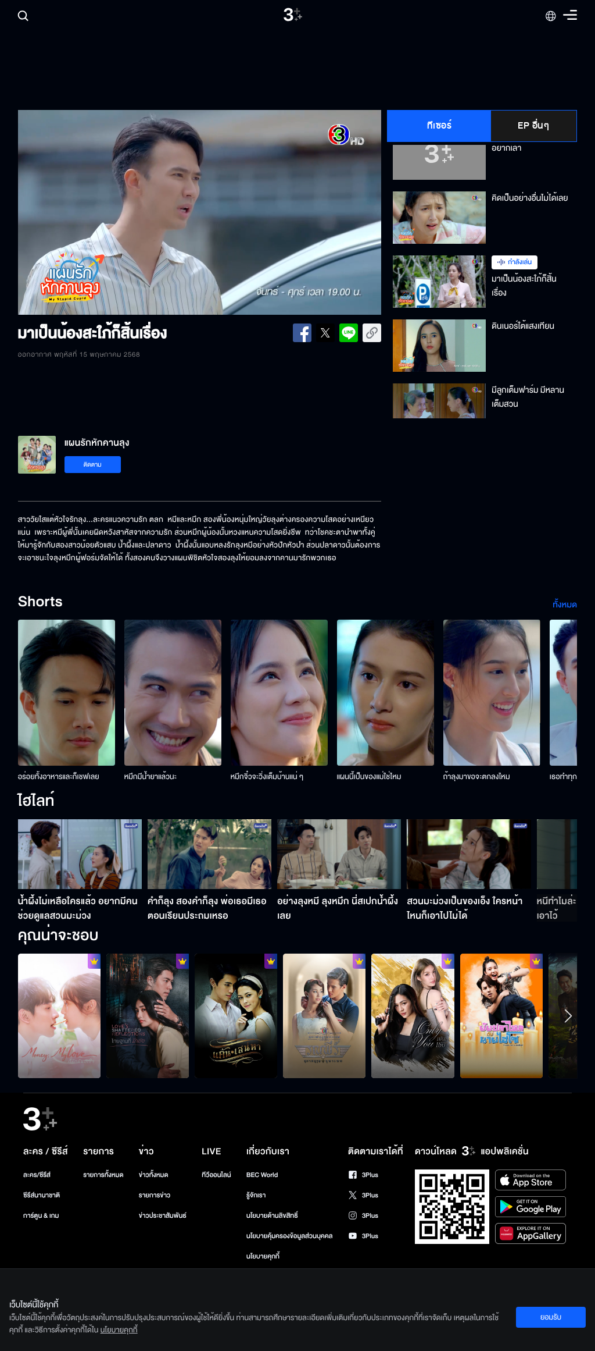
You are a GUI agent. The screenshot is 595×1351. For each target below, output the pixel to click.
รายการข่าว (154, 1195)
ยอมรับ (550, 1317)
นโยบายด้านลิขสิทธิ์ (272, 1215)
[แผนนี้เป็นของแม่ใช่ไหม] (385, 693)
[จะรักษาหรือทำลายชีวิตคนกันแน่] (147, 1016)
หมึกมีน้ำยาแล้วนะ (150, 777)
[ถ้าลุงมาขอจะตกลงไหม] (491, 693)
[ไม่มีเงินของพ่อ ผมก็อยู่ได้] (59, 1016)
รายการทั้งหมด (103, 1175)
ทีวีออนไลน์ (216, 1175)
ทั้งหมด (565, 604)
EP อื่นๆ (533, 125)
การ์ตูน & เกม (41, 1215)
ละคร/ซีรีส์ (37, 1175)
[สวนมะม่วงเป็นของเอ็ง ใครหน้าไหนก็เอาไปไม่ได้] (469, 854)
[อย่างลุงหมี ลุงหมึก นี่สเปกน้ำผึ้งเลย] (339, 854)
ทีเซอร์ (439, 125)
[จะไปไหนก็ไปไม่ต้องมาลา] (236, 1016)
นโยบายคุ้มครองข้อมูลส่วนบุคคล (289, 1236)
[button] (90, 212)
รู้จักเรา (256, 1195)
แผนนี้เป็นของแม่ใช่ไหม (369, 777)
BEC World (262, 1175)
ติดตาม (93, 465)
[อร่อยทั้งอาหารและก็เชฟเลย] (66, 693)
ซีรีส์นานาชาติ (41, 1195)
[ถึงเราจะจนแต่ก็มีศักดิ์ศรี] (501, 1016)
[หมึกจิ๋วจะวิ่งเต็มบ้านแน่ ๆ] (279, 693)
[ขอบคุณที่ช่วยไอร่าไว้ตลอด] (412, 1016)
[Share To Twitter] (325, 332)
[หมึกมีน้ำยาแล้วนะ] (172, 693)
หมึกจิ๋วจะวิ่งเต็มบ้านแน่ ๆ (267, 777)
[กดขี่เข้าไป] (324, 1016)
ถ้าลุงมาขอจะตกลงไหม (476, 777)
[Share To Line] (348, 332)
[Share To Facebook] (302, 332)
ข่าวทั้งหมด (154, 1175)
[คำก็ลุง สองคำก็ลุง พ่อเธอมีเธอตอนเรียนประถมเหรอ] (209, 854)
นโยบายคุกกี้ (262, 1256)
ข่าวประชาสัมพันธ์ (163, 1215)
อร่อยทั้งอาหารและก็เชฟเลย (58, 777)
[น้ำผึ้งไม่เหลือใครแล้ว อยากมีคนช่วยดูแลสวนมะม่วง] (80, 854)
